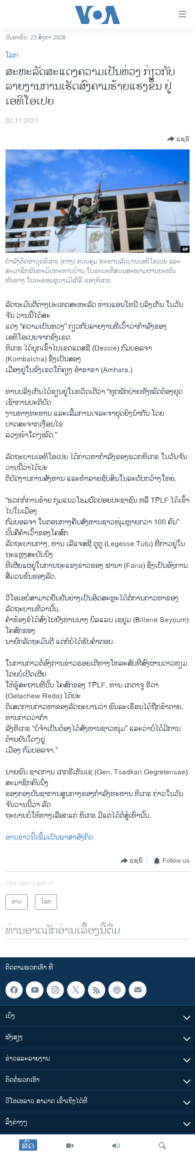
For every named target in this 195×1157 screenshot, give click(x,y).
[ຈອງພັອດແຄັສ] (137, 990)
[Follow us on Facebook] (14, 990)
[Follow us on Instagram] (55, 990)
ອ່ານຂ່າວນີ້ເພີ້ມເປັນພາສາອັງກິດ (49, 837)
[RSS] (96, 990)
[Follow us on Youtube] (34, 990)
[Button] (178, 139)
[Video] (69, 1145)
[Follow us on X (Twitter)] (75, 990)
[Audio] (116, 1145)
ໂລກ (11, 55)
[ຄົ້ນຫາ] (162, 1145)
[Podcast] (117, 990)
